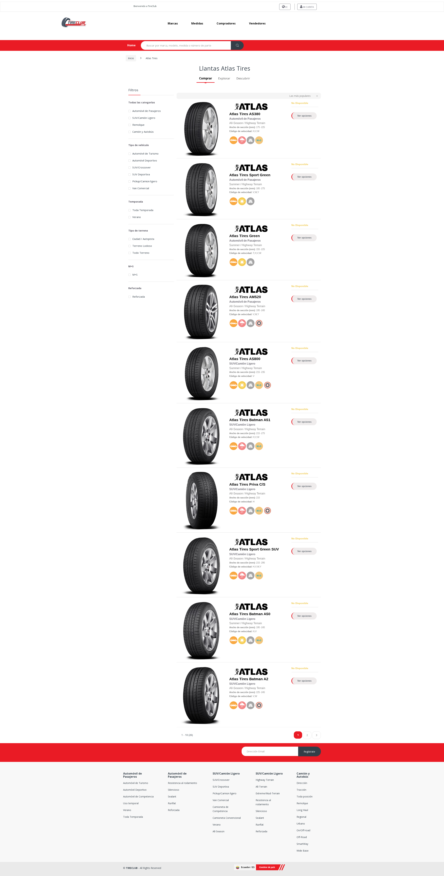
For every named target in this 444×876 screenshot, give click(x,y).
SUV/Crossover (141, 167)
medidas (197, 23)
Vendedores (257, 23)
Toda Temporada (142, 210)
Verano (136, 217)
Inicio (131, 58)
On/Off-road (303, 830)
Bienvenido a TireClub (145, 6)
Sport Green (259, 175)
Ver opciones (304, 115)
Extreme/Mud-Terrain (268, 793)
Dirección (302, 783)
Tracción (301, 789)
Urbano (301, 823)
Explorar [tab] (224, 78)
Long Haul (302, 810)
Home (128, 45)
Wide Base (303, 850)
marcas (173, 23)
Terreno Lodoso (142, 245)
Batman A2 (258, 679)
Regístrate (309, 751)
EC (286, 7)
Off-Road (302, 837)
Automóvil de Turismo (145, 153)
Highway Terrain (265, 779)
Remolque (302, 803)
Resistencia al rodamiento (182, 783)
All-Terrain (261, 786)
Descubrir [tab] (243, 78)
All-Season (218, 831)
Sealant (172, 796)
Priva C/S (257, 484)
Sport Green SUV (264, 549)
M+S (135, 274)
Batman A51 (259, 420)
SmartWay (302, 843)
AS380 (254, 114)
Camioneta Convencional (227, 817)
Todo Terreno (140, 252)
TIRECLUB (132, 868)
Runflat (172, 803)
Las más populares (300, 95)
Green (254, 236)
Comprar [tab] (205, 78)
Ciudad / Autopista (143, 239)
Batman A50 (259, 614)
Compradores (226, 23)
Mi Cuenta (308, 7)
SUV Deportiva (141, 174)
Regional (301, 816)
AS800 (254, 359)
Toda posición (305, 796)
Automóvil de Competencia (138, 796)
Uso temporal (131, 803)
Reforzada (138, 296)
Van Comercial (140, 188)
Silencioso (173, 789)
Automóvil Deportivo (144, 160)
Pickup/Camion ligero (144, 181)
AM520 (255, 297)
